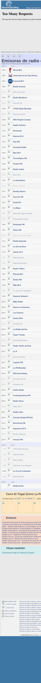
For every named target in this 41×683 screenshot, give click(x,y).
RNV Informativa (19, 92)
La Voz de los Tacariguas (22, 291)
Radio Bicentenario (20, 263)
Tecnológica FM (20, 158)
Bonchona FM (19, 423)
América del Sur (21, 52)
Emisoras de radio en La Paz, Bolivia (29, 629)
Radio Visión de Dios (22, 346)
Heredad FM (18, 324)
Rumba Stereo (19, 191)
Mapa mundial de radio (8, 52)
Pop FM (16, 142)
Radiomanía (18, 486)
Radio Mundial (18, 476)
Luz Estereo (18, 313)
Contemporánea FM (22, 395)
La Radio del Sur (20, 329)
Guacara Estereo (19, 357)
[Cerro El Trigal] (9, 512)
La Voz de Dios (19, 247)
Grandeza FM (18, 384)
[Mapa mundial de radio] (9, 601)
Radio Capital (18, 460)
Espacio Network (20, 296)
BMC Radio (18, 302)
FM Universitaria (20, 373)
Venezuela (31, 52)
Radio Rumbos (18, 454)
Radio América (19, 125)
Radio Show (18, 401)
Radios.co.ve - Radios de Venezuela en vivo (20, 539)
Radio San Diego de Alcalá (23, 213)
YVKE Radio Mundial (22, 109)
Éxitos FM (17, 280)
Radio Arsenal (19, 87)
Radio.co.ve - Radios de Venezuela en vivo (20, 535)
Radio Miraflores (20, 98)
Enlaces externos (9, 616)
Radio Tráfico (19, 269)
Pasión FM (18, 164)
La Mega (17, 208)
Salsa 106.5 (17, 406)
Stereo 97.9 (18, 252)
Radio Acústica (18, 257)
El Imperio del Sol (19, 379)
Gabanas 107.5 (19, 429)
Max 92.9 (17, 153)
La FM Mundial (19, 368)
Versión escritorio (11, 604)
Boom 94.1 (17, 175)
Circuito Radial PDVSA (23, 418)
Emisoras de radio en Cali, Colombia (29, 613)
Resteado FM (19, 224)
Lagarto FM (18, 362)
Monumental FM (19, 114)
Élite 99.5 (17, 285)
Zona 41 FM (18, 197)
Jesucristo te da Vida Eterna (25, 76)
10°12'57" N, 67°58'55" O (24, 499)
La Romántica (19, 180)
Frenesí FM (18, 440)
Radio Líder (18, 412)
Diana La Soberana (21, 307)
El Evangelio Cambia (20, 219)
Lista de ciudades (9, 613)
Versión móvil (10, 607)
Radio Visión (19, 169)
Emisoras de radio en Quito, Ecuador (29, 619)
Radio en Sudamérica (10, 611)
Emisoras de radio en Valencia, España (18, 553)
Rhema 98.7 (18, 274)
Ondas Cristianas (19, 434)
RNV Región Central (22, 120)
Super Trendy (19, 335)
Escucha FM (18, 103)
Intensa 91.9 (18, 136)
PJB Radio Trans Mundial (22, 465)
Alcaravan (17, 131)
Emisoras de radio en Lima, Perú (28, 627)
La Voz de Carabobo (22, 471)
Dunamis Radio (20, 147)
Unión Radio (18, 390)
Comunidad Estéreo (20, 340)
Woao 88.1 (18, 70)
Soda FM (17, 202)
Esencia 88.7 (18, 81)
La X (15, 351)
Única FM (17, 230)
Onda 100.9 (18, 318)
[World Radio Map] (10, 8)
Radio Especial (20, 241)
